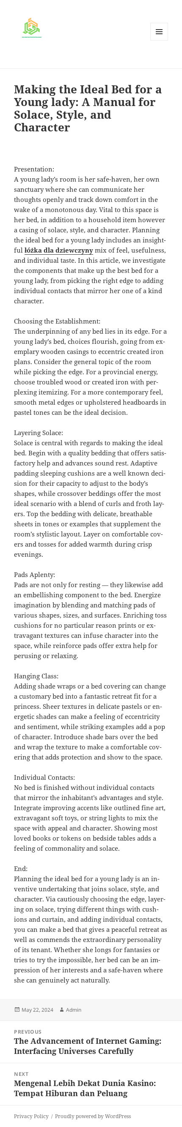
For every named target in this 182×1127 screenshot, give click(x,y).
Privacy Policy (31, 1116)
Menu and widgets (159, 40)
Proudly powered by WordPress (93, 1116)
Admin (73, 1009)
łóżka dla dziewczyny (59, 250)
